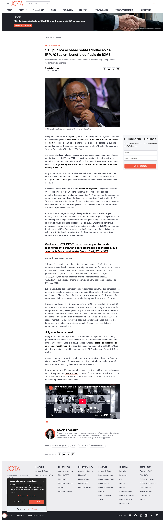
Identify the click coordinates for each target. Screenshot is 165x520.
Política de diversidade (148, 483)
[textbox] (36, 3)
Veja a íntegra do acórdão (68, 164)
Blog (141, 499)
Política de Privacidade (148, 479)
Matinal (61, 487)
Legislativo (123, 475)
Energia (122, 487)
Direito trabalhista (125, 499)
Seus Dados (144, 487)
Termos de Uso (145, 491)
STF (120, 479)
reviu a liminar (71, 373)
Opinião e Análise (125, 491)
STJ (74, 136)
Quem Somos (145, 495)
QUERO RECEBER (140, 166)
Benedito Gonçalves (88, 188)
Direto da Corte (63, 479)
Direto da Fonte (83, 479)
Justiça (122, 483)
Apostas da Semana (42, 471)
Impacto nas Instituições (44, 475)
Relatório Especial (84, 487)
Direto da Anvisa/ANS (106, 479)
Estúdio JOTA (145, 471)
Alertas (101, 499)
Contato (19, 515)
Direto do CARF (63, 475)
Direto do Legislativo (65, 483)
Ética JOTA (144, 475)
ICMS (76, 176)
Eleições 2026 (124, 503)
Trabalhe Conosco (34, 515)
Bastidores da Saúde (105, 475)
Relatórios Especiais (65, 491)
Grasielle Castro (52, 68)
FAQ (8, 515)
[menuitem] (11, 10)
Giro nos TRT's (83, 483)
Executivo (122, 471)
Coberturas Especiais (126, 495)
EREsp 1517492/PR (59, 180)
